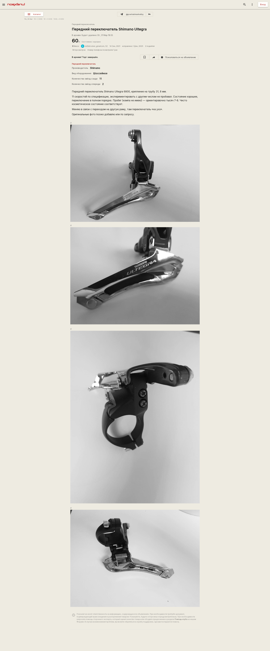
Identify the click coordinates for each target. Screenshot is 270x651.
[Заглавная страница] (16, 2)
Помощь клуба (181, 619)
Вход (263, 4)
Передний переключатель (83, 24)
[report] (178, 57)
